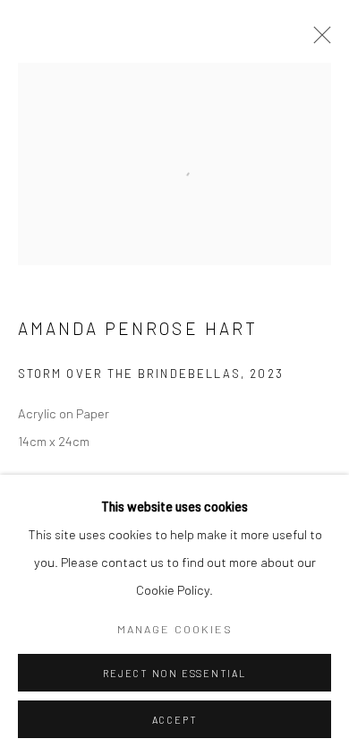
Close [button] (317, 40)
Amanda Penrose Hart (138, 328)
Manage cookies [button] (175, 629)
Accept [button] (175, 720)
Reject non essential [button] (174, 673)
